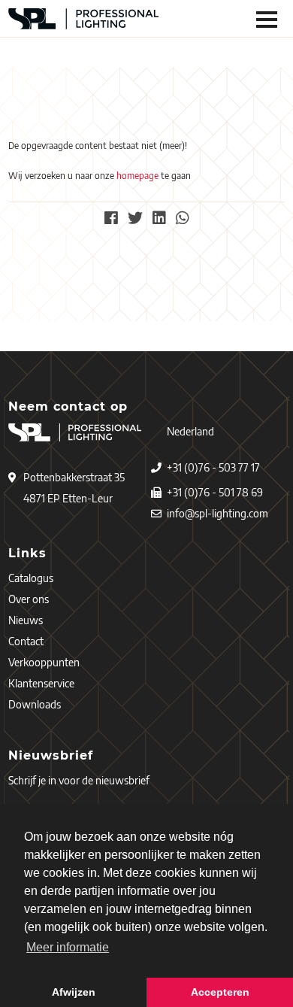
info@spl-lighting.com (217, 513)
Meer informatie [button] (67, 947)
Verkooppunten (44, 662)
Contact (26, 641)
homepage (137, 175)
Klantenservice (41, 683)
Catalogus (30, 578)
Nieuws (25, 620)
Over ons (28, 599)
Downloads (34, 704)
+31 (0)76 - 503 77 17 (213, 467)
